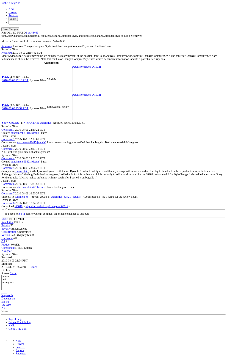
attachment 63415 (21, 132)
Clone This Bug (17, 328)
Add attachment (43, 122)
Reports (20, 350)
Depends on (8, 298)
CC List (5, 270)
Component (8, 247)
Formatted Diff (88, 66)
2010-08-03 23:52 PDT (15, 108)
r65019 (19, 206)
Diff (98, 66)
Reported (6, 52)
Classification (8, 231)
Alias (4, 308)
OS (3, 241)
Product (5, 244)
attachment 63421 (21, 161)
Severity (6, 228)
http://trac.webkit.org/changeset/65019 (47, 206)
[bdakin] (8, 276)
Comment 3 (8, 148)
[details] (35, 132)
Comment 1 (8, 129)
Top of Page (15, 319)
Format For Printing (20, 322)
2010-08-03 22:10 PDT (15, 80)
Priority (5, 225)
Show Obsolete (10, 122)
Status (4, 219)
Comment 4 (8, 158)
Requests (21, 353)
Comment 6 (8, 183)
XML (12, 325)
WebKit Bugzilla (10, 2)
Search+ (13, 15)
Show (13, 273)
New (11, 8)
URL (4, 292)
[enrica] (8, 279)
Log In (13, 19)
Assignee (6, 250)
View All (29, 122)
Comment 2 (8, 139)
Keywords (7, 295)
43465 (34, 32)
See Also (6, 304)
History (33, 266)
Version (5, 234)
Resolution (7, 222)
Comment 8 (8, 203)
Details (76, 66)
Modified (6, 263)
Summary (6, 46)
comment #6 (21, 196)
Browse (13, 12)
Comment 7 (8, 193)
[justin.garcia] (8, 282)
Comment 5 (8, 167)
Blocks (5, 301)
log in (21, 213)
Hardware (7, 238)
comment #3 (21, 171)
